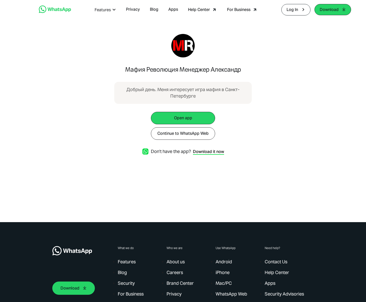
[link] (55, 11)
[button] (105, 9)
